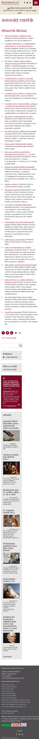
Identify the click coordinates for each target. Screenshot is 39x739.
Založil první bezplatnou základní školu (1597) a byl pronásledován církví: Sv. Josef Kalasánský (10, 624)
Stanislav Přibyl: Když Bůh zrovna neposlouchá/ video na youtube (11, 424)
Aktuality (7, 415)
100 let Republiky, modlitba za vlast (18, 36)
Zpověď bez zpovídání (13, 312)
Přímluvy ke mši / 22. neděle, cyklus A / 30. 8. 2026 (11, 492)
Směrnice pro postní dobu (15, 239)
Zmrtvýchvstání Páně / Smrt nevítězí (18, 297)
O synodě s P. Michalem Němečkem (18, 205)
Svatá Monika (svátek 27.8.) (9, 580)
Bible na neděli (10, 366)
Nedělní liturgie (11, 406)
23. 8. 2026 (13, 369)
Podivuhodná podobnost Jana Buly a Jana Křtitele (10, 547)
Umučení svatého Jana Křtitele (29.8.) (11, 457)
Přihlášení (7, 354)
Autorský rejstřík (11, 338)
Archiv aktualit (7, 656)
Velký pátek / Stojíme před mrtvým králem (21, 265)
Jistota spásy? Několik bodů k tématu (19, 144)
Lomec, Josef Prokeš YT (11, 719)
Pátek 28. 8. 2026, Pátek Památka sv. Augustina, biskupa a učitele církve (11, 384)
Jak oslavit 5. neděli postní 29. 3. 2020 (19, 116)
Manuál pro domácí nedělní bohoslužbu (19, 167)
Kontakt (19, 731)
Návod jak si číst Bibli (12, 190)
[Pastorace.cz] (10, 3)
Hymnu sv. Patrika (12, 711)
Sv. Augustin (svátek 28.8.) (9, 511)
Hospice (23, 716)
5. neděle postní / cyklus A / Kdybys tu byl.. (21, 93)
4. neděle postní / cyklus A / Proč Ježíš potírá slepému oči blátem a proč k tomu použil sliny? (20, 80)
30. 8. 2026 (6, 369)
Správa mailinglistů (12, 357)
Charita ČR (16, 716)
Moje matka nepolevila (19, 8)
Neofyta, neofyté (11, 184)
